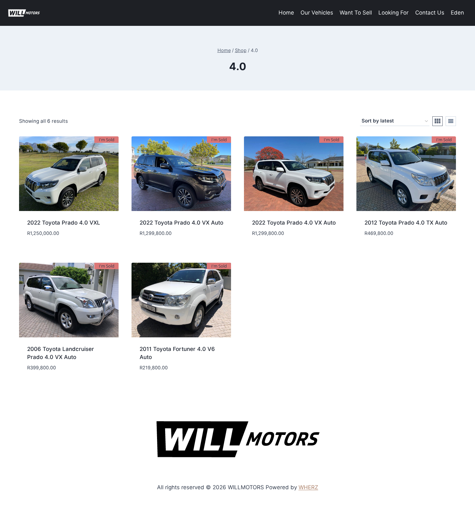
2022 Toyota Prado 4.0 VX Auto (181, 222)
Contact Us (429, 12)
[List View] (451, 121)
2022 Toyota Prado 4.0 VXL (63, 222)
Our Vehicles (317, 12)
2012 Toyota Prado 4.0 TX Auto (405, 222)
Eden (457, 12)
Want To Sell (356, 12)
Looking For (393, 12)
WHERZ (308, 487)
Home (286, 12)
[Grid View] (437, 121)
